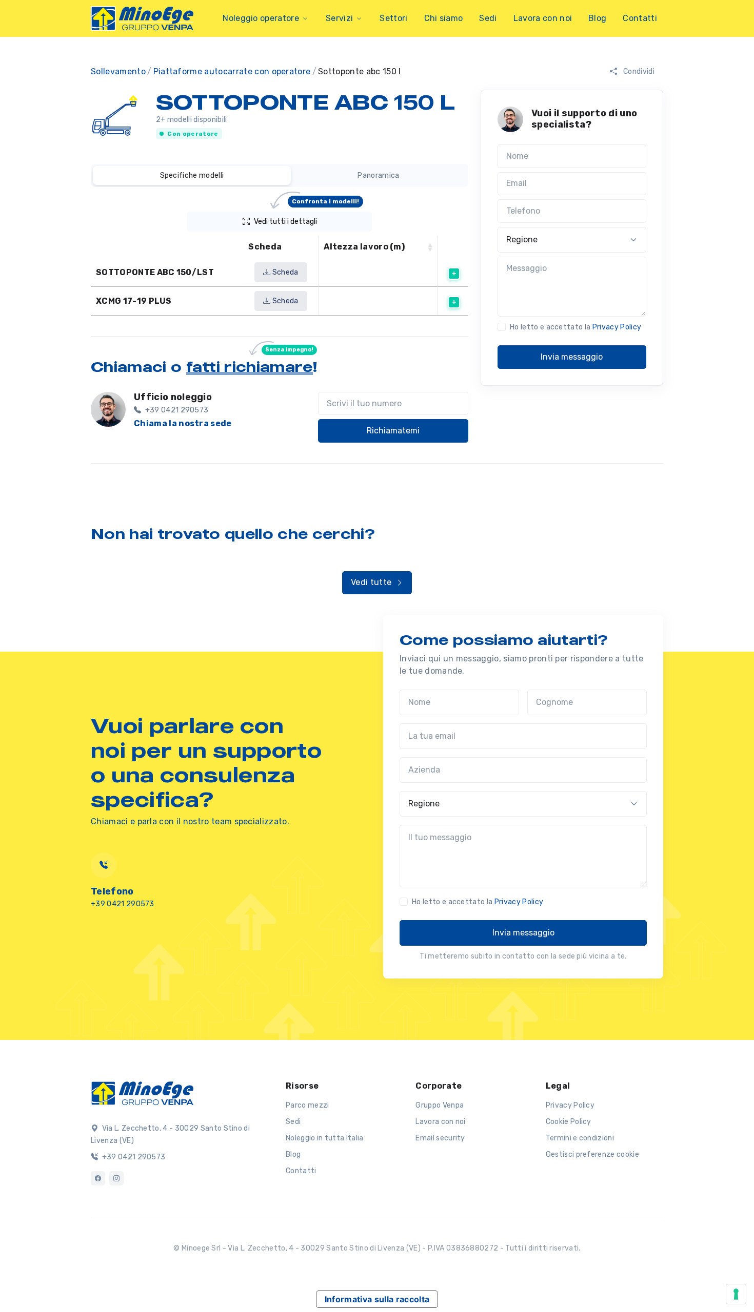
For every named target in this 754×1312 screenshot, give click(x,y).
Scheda (284, 272)
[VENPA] (142, 18)
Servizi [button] (339, 18)
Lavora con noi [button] (542, 18)
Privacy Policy (616, 327)
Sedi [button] (488, 18)
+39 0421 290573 (132, 1157)
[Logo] (142, 1092)
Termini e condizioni (580, 1138)
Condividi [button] (638, 71)
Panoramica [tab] (378, 175)
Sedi (293, 1121)
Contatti (640, 18)
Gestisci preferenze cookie (592, 1154)
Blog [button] (597, 18)
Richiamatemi (393, 430)
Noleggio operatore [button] (261, 18)
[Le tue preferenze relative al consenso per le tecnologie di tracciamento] (736, 1294)
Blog (293, 1154)
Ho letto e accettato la (575, 327)
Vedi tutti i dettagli (307, 219)
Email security (440, 1138)
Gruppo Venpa (439, 1105)
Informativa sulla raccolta (377, 1299)
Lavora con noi (440, 1121)
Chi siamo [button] (443, 18)
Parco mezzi (307, 1105)
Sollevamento (118, 71)
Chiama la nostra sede (183, 423)
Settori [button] (393, 18)
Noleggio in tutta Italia (325, 1138)
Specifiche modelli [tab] (192, 175)
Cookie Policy (568, 1121)
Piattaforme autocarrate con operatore (232, 71)
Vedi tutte (372, 582)
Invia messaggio (572, 357)
